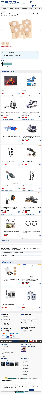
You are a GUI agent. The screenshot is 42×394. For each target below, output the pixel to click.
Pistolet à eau (3, 143)
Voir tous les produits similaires (5, 240)
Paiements (5, 330)
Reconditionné (24, 8)
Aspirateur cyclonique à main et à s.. (7, 190)
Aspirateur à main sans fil (26, 166)
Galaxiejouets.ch (25, 361)
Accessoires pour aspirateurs (31, 12)
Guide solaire (4, 356)
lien (28, 383)
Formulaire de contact (6, 319)
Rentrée (30, 8)
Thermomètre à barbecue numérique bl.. (8, 214)
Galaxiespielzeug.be (26, 371)
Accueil (7, 12)
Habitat (11, 12)
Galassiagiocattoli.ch (26, 364)
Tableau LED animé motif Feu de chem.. (7, 95)
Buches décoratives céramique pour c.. (28, 214)
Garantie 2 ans (24, 331)
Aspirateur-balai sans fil (5, 166)
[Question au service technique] (5, 60)
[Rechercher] (33, 6)
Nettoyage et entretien (21, 12)
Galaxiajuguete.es (25, 365)
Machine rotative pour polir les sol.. (28, 286)
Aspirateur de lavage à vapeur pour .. (28, 143)
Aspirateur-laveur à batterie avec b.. (28, 119)
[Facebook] (2, 60)
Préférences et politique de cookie (7, 352)
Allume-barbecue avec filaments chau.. (7, 238)
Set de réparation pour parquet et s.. (7, 286)
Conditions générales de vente (7, 349)
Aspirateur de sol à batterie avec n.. (28, 190)
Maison (15, 12)
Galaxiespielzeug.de (26, 359)
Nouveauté (17, 8)
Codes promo (4, 353)
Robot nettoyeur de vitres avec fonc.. (7, 309)
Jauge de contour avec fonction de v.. (28, 95)
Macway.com (25, 374)
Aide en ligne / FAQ (6, 316)
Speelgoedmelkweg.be (26, 372)
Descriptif (3, 246)
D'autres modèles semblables (6, 49)
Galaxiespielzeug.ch (26, 362)
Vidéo (35, 8)
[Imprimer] (4, 60)
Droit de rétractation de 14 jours (27, 330)
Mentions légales (4, 350)
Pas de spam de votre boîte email (27, 332)
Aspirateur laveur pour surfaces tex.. (7, 119)
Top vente (11, 8)
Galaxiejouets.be (25, 369)
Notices (3, 355)
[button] (20, 52)
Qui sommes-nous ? (5, 346)
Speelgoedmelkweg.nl (26, 368)
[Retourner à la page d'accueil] (10, 2)
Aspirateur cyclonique (25, 238)
